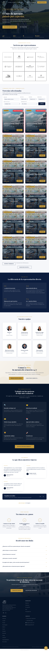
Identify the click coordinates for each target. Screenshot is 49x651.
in (43, 496)
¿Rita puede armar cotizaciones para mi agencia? (24, 566)
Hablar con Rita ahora (16, 378)
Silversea (4, 618)
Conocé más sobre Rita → (32, 378)
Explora (3, 626)
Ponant (3, 622)
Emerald (3, 631)
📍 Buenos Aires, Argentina (30, 618)
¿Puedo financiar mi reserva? (24, 554)
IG (40, 496)
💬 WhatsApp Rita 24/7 (29, 624)
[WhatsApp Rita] (46, 648)
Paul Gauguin (4, 624)
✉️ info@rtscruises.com (29, 622)
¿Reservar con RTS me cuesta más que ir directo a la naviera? (24, 546)
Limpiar (42, 103)
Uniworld (4, 637)
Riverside (4, 633)
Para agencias (28, 611)
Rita (22, 2)
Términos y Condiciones (35, 646)
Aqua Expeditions (5, 639)
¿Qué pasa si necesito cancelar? (24, 558)
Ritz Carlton (4, 641)
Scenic (3, 629)
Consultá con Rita (42, 2)
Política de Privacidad (43, 646)
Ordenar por (24, 101)
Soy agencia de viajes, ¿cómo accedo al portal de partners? (24, 562)
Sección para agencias (31, 2)
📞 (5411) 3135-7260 (29, 620)
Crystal (3, 620)
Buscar (5, 97)
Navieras (9, 2)
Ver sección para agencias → (24, 446)
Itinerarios (14, 2)
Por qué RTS (18, 2)
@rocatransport (22, 503)
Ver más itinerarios (9, 263)
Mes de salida (7, 101)
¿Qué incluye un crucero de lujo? (24, 550)
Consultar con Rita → (24, 267)
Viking (3, 635)
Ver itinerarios (23, 26)
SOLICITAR (19, 155)
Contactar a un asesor (31, 590)
